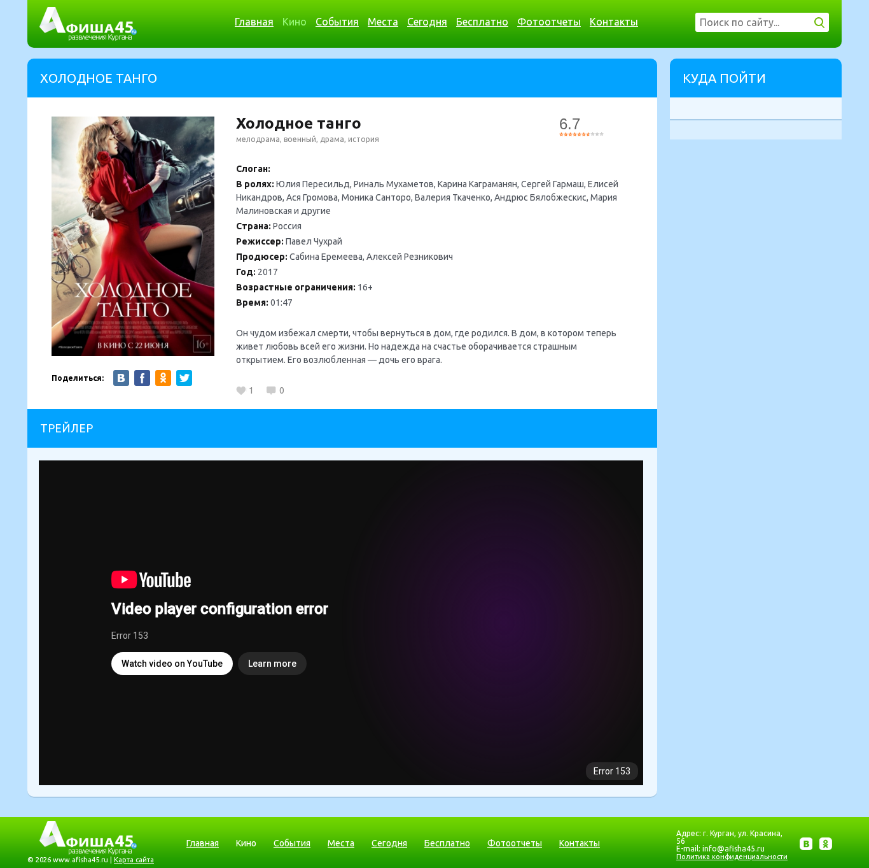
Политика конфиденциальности (732, 856)
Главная (254, 21)
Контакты (614, 21)
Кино (294, 21)
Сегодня (427, 21)
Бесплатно (482, 21)
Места (383, 21)
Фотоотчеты (549, 21)
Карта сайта (134, 860)
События (337, 21)
